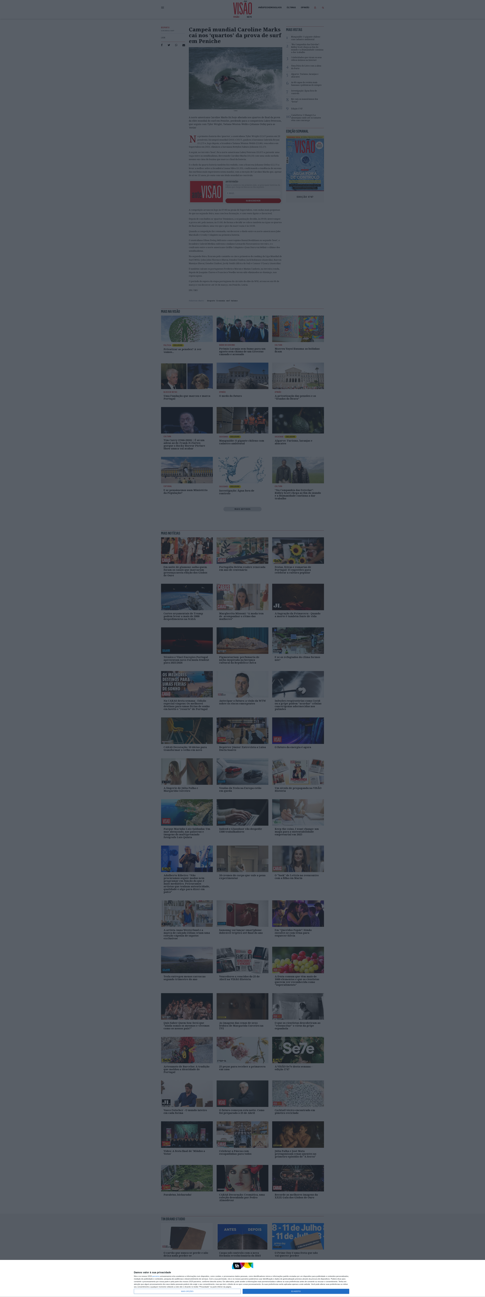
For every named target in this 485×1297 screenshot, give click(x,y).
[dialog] (242, 1278)
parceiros (156, 1276)
